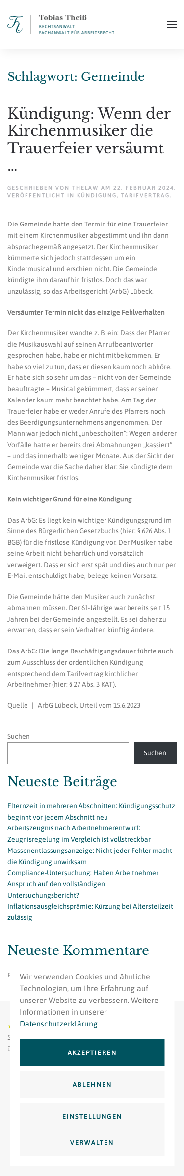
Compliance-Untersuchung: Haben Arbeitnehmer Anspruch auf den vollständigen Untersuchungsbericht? (82, 884)
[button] (172, 24)
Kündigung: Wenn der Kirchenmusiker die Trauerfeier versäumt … (88, 139)
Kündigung (97, 195)
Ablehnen (92, 1084)
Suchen (18, 736)
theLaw (85, 188)
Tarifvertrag (145, 195)
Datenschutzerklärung (59, 1023)
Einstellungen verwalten (92, 1129)
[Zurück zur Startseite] (60, 24)
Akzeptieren (92, 1052)
